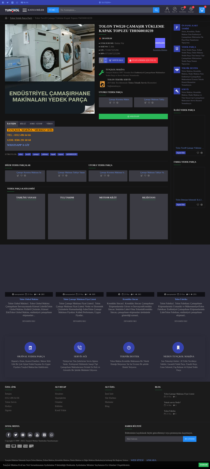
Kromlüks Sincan (130, 299)
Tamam (203, 465)
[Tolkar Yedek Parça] (14, 446)
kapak (53, 154)
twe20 (28, 154)
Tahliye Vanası (26, 197)
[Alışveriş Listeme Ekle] (114, 102)
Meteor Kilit (108, 197)
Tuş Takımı (67, 197)
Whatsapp (134, 116)
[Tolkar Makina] (19, 446)
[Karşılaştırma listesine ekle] (117, 102)
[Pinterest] (44, 435)
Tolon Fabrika (181, 299)
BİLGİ (23, 124)
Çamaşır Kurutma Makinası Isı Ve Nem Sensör (120, 99)
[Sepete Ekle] (110, 102)
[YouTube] (37, 435)
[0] (202, 10)
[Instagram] (23, 435)
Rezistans (148, 197)
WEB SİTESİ (137, 460)
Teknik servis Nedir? (172, 402)
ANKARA (151, 460)
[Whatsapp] (51, 435)
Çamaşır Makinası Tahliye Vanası (155, 99)
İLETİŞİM (11, 124)
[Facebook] (8, 435)
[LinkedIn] (30, 435)
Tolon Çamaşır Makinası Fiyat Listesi (79, 299)
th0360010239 (71, 154)
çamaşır (36, 154)
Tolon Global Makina (29, 299)
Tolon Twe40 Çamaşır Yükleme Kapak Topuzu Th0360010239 (190, 148)
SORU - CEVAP (36, 124)
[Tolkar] (25, 446)
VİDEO (50, 124)
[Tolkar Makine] (31, 446)
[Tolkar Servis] (8, 446)
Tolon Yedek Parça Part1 (21, 18)
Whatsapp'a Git (18, 145)
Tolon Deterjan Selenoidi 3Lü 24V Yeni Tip (190, 200)
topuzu (61, 154)
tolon (20, 154)
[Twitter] (16, 435)
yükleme (45, 154)
